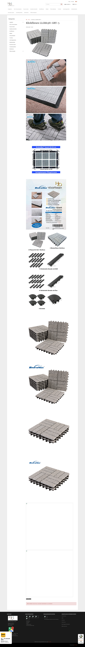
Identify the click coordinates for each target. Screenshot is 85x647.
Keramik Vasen (11, 12)
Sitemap (63, 620)
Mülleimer (26, 12)
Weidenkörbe (74, 9)
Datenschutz (64, 615)
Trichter (59, 9)
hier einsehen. (56, 619)
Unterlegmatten (66, 9)
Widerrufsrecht (64, 626)
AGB (62, 618)
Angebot (9, 9)
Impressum (64, 622)
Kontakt (72, 1)
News (69, 1)
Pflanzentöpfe (33, 12)
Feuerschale (25, 9)
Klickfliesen (41, 9)
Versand (49, 641)
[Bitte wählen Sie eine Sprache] (76, 1)
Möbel (47, 9)
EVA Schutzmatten (18, 9)
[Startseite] (26, 19)
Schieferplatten (19, 12)
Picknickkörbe (53, 9)
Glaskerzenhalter (33, 9)
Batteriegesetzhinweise (66, 624)
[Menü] (83, 635)
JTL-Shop (75, 644)
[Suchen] (61, 4)
